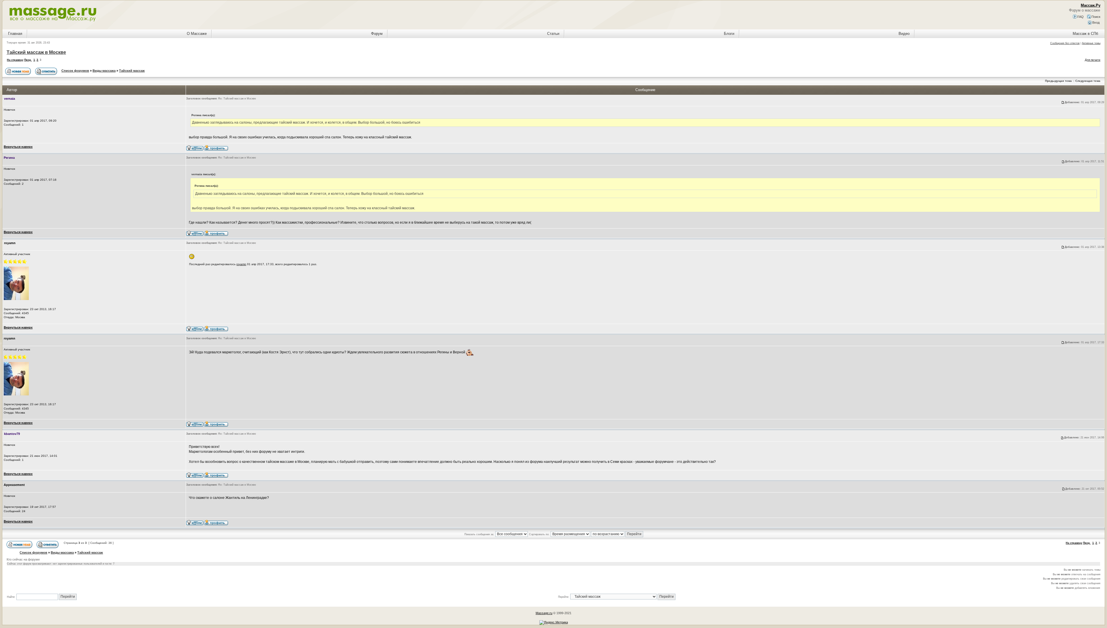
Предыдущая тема (1058, 80)
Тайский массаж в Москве (36, 52)
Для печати (1092, 59)
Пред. (28, 60)
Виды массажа (104, 70)
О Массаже (197, 33)
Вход (1095, 22)
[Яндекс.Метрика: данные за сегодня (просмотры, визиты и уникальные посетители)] (553, 622)
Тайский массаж (132, 70)
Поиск (1095, 16)
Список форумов (75, 70)
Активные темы (1091, 43)
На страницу (15, 60)
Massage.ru (544, 613)
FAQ (1080, 16)
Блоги (729, 33)
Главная (15, 33)
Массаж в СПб (1085, 33)
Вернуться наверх (18, 146)
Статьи (553, 33)
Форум (377, 33)
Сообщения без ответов (1065, 43)
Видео (904, 33)
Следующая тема (1087, 80)
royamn (241, 264)
